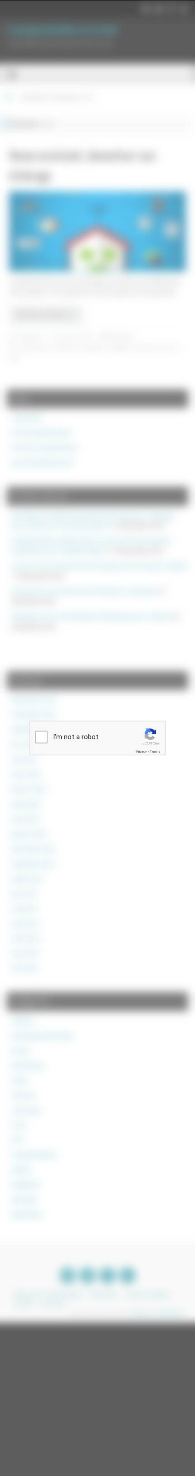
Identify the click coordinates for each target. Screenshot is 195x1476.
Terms (155, 751)
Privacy (141, 751)
